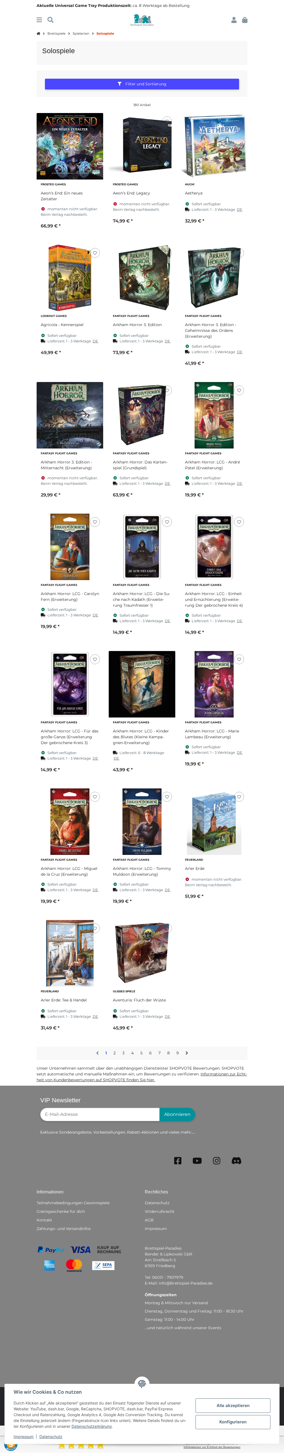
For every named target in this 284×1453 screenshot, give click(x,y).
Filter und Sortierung (145, 83)
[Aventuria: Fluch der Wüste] (142, 953)
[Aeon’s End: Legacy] (142, 146)
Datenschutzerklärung (92, 1426)
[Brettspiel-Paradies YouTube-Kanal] (197, 1161)
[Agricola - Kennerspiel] (70, 278)
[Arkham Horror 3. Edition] (142, 278)
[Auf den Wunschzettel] (95, 121)
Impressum (24, 1436)
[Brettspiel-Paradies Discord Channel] (236, 1161)
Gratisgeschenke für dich (61, 1211)
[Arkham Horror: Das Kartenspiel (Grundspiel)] (142, 415)
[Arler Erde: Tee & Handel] (70, 953)
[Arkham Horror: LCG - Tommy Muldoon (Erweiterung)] (142, 821)
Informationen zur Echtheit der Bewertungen (212, 1447)
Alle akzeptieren (233, 1405)
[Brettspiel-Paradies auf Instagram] (216, 1161)
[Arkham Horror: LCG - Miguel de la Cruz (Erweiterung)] (70, 821)
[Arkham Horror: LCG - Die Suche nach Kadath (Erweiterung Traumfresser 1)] (142, 547)
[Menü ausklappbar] (39, 20)
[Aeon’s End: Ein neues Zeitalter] (70, 146)
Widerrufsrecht (159, 1211)
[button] (234, 20)
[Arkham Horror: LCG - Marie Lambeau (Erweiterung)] (214, 684)
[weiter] (186, 1053)
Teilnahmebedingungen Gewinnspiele (73, 1202)
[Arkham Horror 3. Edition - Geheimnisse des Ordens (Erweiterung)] (214, 278)
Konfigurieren (233, 1421)
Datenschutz (50, 1436)
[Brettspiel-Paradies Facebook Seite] (178, 1161)
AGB (149, 1220)
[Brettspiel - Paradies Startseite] (142, 19)
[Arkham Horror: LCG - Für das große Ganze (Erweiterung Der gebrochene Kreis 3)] (70, 684)
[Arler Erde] (214, 821)
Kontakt (44, 1220)
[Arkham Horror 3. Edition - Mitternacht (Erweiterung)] (70, 415)
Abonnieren (177, 1114)
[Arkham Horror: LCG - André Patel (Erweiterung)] (214, 415)
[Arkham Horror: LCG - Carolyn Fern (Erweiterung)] (70, 547)
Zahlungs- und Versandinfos (64, 1228)
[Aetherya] (214, 146)
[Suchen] (50, 20)
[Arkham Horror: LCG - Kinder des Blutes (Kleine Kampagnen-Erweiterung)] (142, 684)
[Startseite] (38, 33)
